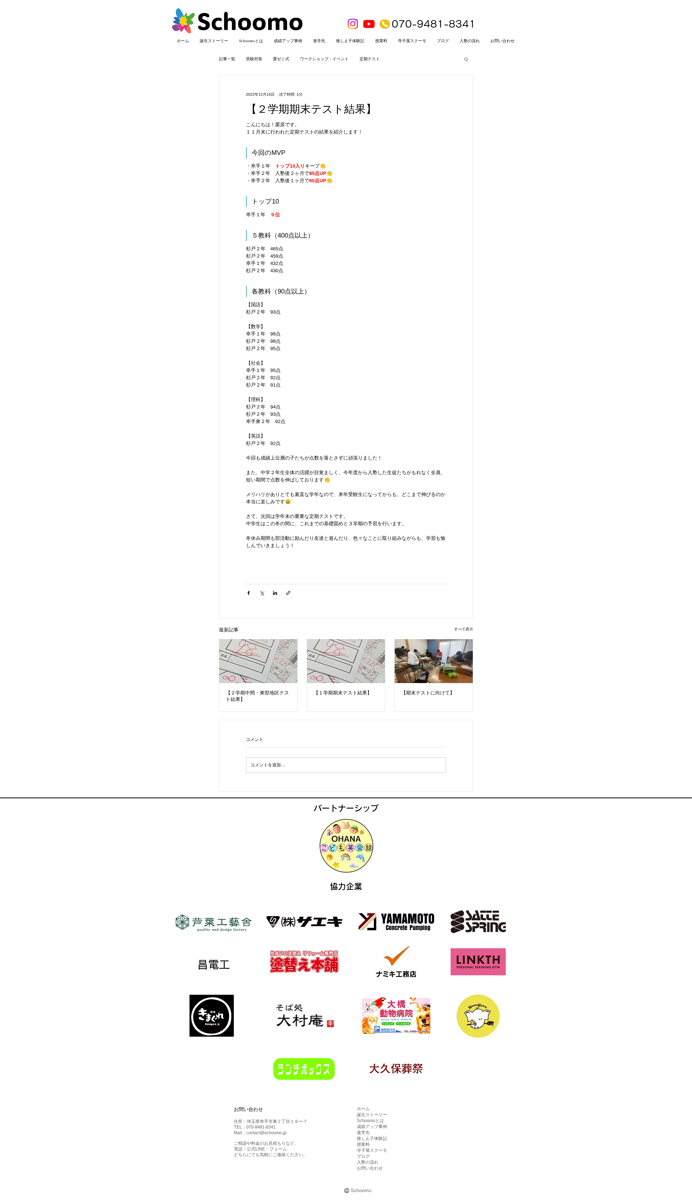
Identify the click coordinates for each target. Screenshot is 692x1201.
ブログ (363, 1156)
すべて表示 (463, 629)
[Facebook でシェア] (248, 592)
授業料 (363, 1144)
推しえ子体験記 (372, 1138)
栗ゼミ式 (281, 59)
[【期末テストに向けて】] (434, 661)
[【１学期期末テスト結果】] (346, 661)
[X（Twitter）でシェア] (261, 592)
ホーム (363, 1108)
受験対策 (254, 59)
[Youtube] (369, 24)
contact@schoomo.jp (266, 1132)
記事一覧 (227, 59)
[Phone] (385, 24)
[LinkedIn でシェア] (275, 592)
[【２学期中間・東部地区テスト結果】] (258, 661)
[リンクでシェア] (288, 592)
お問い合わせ (370, 1168)
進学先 (363, 1132)
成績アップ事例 (372, 1126)
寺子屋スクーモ (372, 1150)
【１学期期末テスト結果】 (343, 693)
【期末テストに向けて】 (428, 693)
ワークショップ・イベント (324, 59)
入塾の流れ (367, 1162)
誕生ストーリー (372, 1114)
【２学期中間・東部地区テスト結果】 (257, 696)
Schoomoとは (370, 1120)
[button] (466, 59)
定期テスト (370, 59)
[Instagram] (353, 24)
